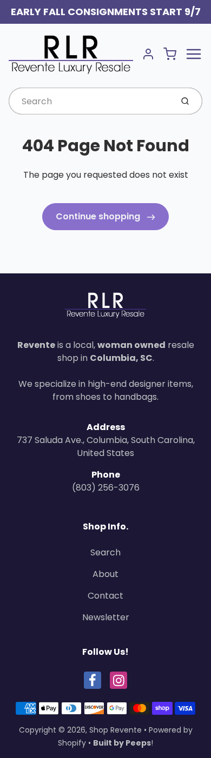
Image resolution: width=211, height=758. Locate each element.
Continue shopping (99, 216)
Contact (105, 595)
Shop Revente (115, 730)
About (105, 574)
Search (105, 552)
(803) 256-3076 (106, 487)
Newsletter (105, 617)
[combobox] (89, 101)
